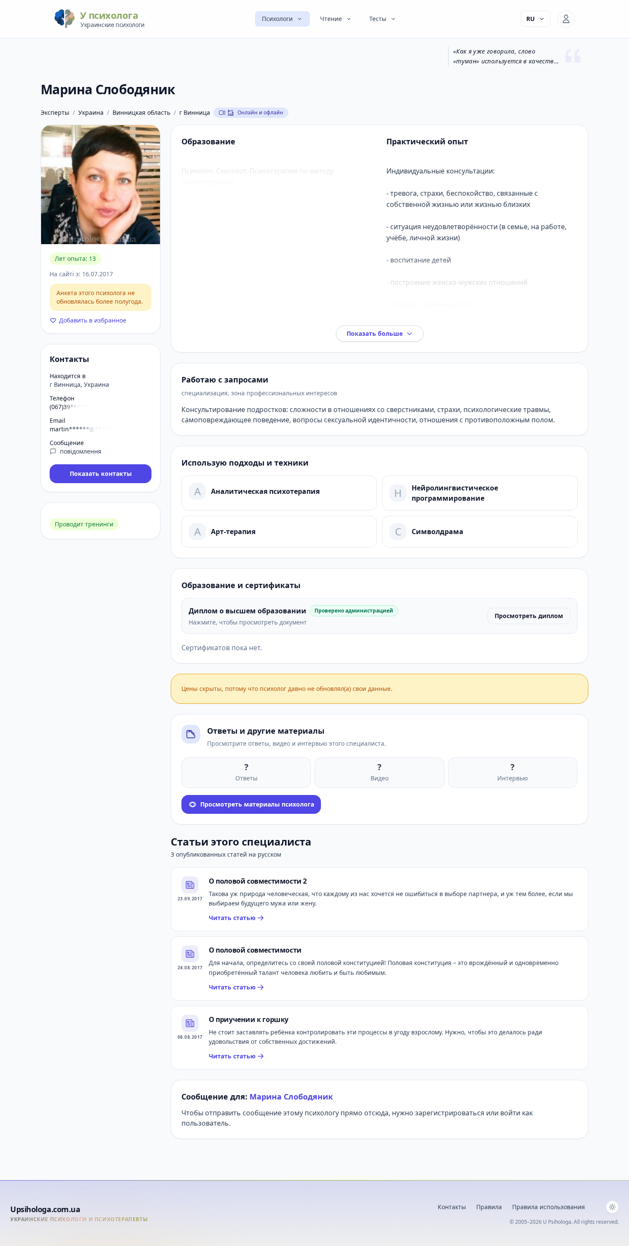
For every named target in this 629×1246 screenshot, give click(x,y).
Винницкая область (141, 112)
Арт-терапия (233, 531)
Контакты (452, 1207)
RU (530, 19)
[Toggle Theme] (612, 1207)
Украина (91, 112)
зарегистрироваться (449, 1113)
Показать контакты (101, 473)
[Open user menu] (566, 18)
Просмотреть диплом (529, 616)
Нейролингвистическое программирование (455, 493)
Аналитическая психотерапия (265, 491)
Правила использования (548, 1207)
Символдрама (437, 531)
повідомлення (80, 451)
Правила (489, 1207)
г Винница (194, 112)
